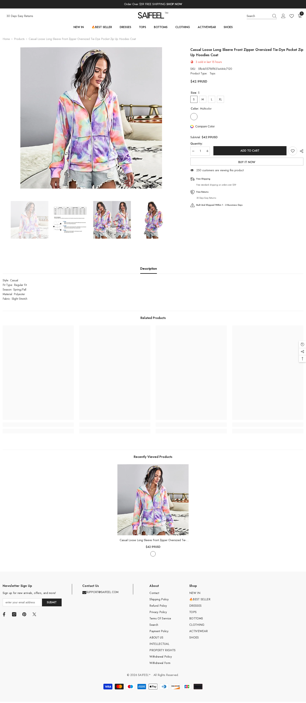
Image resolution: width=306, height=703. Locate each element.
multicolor (153, 553)
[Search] (262, 16)
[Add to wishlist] (292, 151)
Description (148, 268)
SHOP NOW (174, 4)
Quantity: (196, 143)
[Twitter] (34, 614)
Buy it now (246, 162)
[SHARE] (300, 151)
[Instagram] (14, 614)
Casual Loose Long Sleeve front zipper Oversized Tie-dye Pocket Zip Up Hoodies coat (153, 540)
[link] (38, 424)
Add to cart (249, 151)
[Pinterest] (24, 614)
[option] (91, 118)
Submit (52, 602)
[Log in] (283, 16)
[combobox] (258, 16)
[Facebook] (4, 614)
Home (6, 39)
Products (19, 39)
